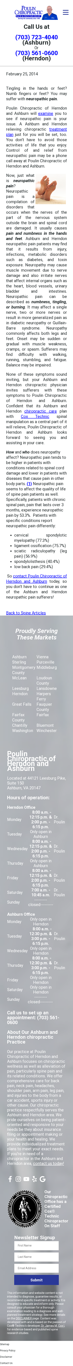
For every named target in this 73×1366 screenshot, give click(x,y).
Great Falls (21, 704)
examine (45, 113)
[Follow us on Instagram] (18, 1180)
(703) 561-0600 (36, 53)
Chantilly (19, 725)
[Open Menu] (65, 12)
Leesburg (20, 688)
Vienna (42, 656)
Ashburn (19, 656)
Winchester (46, 730)
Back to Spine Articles (26, 612)
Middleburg (46, 667)
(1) (29, 483)
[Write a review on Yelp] (34, 1180)
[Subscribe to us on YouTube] (26, 1180)
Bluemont (45, 725)
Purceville (45, 662)
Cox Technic (35, 416)
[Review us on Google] (43, 1180)
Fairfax (42, 714)
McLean (19, 678)
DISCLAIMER (24, 1318)
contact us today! (48, 1163)
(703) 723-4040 (36, 37)
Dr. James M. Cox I (52, 1325)
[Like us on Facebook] (10, 1180)
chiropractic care (40, 411)
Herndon (20, 693)
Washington (22, 730)
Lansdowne (46, 688)
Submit (36, 1280)
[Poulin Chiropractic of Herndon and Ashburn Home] (36, 12)
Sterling (19, 662)
